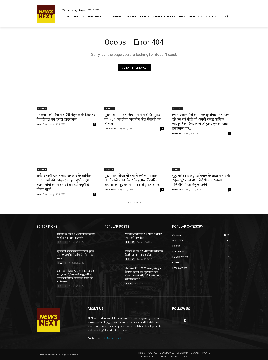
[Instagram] (184, 320)
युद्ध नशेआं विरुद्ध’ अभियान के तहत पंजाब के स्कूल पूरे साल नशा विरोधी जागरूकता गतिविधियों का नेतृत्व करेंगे (201, 180)
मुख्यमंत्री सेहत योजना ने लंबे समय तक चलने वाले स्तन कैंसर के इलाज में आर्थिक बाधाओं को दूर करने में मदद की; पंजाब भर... (133, 180)
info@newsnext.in (112, 338)
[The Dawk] (46, 14)
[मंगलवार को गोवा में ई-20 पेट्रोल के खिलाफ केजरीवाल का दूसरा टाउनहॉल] (66, 95)
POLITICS (42, 108)
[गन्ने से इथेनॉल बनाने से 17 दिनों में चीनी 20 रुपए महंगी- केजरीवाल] (113, 238)
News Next (42, 124)
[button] (227, 14)
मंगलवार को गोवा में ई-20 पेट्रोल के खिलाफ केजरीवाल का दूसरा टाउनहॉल (66, 117)
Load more (133, 202)
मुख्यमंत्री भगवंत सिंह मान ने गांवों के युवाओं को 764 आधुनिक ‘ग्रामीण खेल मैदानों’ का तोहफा (133, 119)
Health (176, 169)
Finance (109, 169)
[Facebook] (175, 320)
